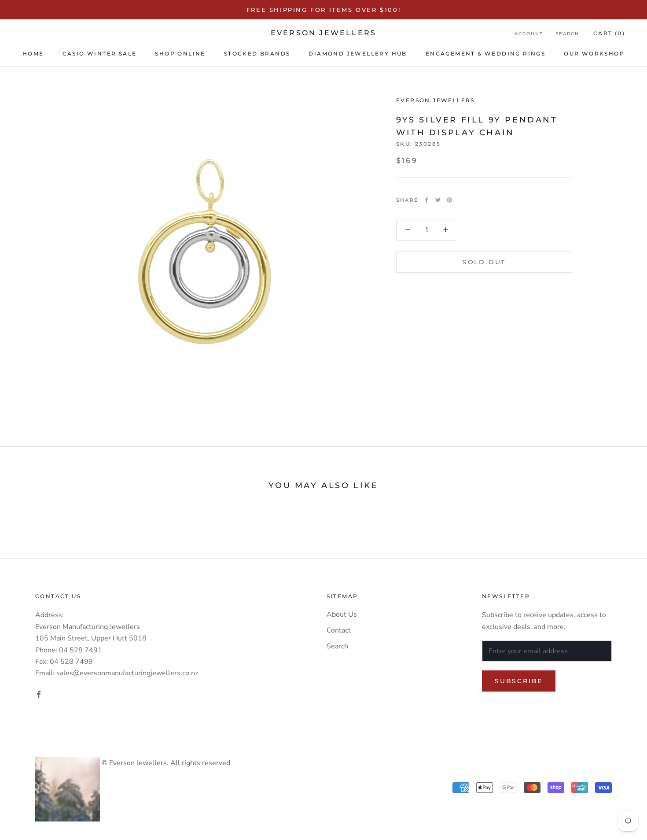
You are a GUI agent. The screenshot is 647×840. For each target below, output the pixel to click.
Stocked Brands (257, 53)
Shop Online (180, 53)
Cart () (609, 33)
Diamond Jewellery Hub (358, 53)
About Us (342, 614)
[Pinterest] (449, 200)
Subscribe (519, 681)
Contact (339, 630)
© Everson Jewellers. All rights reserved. (166, 763)
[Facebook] (426, 200)
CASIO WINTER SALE (99, 53)
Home (33, 53)
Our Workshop (594, 53)
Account (529, 34)
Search (567, 34)
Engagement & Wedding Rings (485, 53)
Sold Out (484, 262)
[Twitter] (438, 200)
